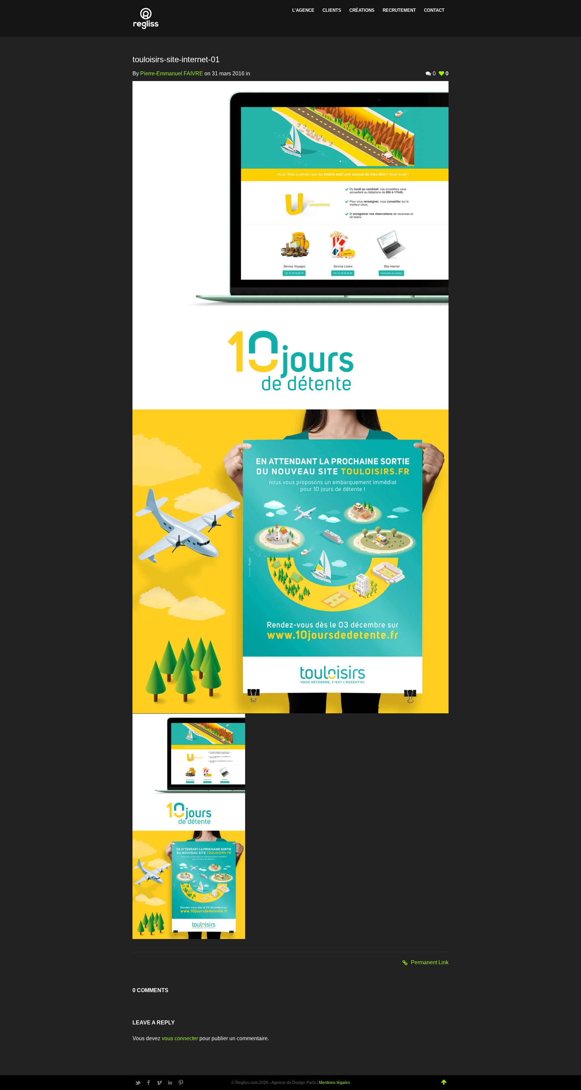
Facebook (148, 1082)
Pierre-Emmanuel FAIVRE (171, 73)
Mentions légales (334, 1082)
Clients (331, 10)
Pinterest (181, 1082)
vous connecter (180, 1038)
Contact (434, 10)
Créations (362, 10)
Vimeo (159, 1082)
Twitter (137, 1082)
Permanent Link (430, 962)
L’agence (303, 10)
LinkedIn (170, 1082)
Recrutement (399, 10)
